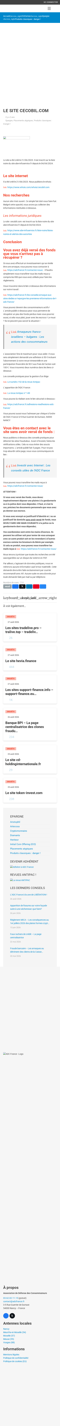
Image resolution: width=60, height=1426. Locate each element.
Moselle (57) (9, 1335)
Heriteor (14, 839)
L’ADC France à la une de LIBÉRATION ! (28, 894)
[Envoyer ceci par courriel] (7, 586)
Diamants (15, 835)
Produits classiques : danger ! (28, 19)
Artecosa (15, 826)
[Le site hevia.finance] (30, 658)
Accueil (6, 16)
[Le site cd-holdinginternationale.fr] (30, 759)
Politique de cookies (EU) (15, 1361)
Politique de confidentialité (15, 1358)
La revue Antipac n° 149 (18, 393)
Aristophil (15, 822)
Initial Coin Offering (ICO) (23, 844)
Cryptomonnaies (18, 831)
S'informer (26, 16)
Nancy (6, 1329)
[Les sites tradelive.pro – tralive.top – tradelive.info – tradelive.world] (30, 627)
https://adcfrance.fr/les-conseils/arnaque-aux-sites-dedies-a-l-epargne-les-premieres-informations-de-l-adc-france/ (30, 298)
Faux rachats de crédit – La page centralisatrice (25, 936)
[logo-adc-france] (5, 8)
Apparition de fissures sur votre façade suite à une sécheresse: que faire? (28, 907)
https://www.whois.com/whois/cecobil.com (28, 187)
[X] (12, 1315)
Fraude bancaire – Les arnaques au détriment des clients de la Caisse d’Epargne (27, 950)
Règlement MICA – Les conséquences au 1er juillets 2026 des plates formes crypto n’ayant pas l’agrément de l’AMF (29, 922)
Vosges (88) (9, 1342)
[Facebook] (6, 1315)
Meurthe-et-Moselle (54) (14, 1332)
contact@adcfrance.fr (13, 1301)
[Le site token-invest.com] (30, 790)
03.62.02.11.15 (10, 1298)
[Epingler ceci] (36, 586)
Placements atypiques (23, 120)
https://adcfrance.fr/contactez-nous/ (25, 270)
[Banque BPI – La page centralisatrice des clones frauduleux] (30, 724)
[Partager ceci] (15, 586)
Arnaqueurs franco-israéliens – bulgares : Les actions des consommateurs (29, 336)
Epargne (45, 16)
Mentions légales (11, 1354)
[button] (49, 8)
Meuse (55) (8, 1339)
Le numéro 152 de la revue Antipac (23, 382)
